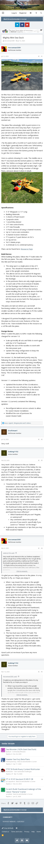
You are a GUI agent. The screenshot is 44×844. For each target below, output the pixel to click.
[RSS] (2, 835)
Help (33, 832)
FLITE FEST (20, 822)
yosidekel (9, 794)
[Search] (41, 13)
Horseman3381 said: (10, 676)
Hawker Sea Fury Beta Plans (18, 759)
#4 (42, 548)
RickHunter (9, 772)
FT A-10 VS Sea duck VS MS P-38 (19, 779)
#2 (42, 439)
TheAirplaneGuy (11, 762)
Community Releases (18, 752)
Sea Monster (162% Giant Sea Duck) (21, 749)
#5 (42, 672)
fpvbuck (8, 752)
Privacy (26, 832)
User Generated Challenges (23, 772)
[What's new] (36, 13)
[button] (2, 13)
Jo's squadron (10, 781)
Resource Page (27, 249)
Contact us (5, 832)
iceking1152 (13, 451)
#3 (42, 460)
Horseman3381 (9, 41)
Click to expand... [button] (22, 571)
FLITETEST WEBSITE (9, 822)
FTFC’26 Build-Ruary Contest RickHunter (23, 769)
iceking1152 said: (9, 553)
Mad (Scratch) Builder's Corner (27, 762)
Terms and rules (16, 832)
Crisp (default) (8, 828)
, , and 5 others (17, 423)
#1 (42, 56)
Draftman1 (12, 430)
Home (39, 832)
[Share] (38, 56)
